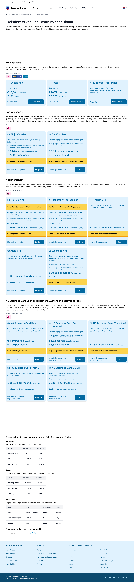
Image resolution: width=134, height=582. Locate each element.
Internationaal (95, 8)
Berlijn (71, 553)
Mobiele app (10, 550)
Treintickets (14, 14)
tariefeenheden (21, 529)
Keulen (71, 568)
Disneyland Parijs (106, 561)
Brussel (71, 564)
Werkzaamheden (12, 561)
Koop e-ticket (35, 102)
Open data (13, 578)
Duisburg (103, 553)
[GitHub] (127, 578)
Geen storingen (10, 2)
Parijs (71, 557)
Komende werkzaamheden (47, 557)
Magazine (40, 564)
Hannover (103, 557)
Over (118, 8)
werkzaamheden (21, 2)
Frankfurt (103, 550)
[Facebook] (110, 578)
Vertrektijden (74, 8)
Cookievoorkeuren (31, 578)
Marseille (103, 564)
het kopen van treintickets (27, 533)
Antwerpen (73, 550)
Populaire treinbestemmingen (80, 545)
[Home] (7, 14)
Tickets (84, 8)
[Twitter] (106, 578)
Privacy (21, 578)
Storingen (9, 557)
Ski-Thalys (104, 568)
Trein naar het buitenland (46, 553)
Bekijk (37, 170)
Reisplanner (62, 8)
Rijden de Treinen (21, 576)
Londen (71, 561)
